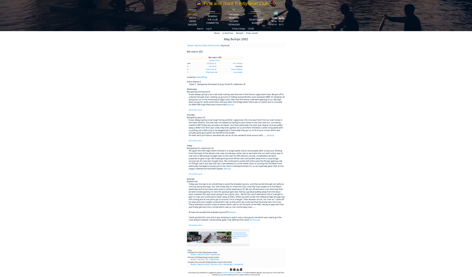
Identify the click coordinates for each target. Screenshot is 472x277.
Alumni (234, 21)
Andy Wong (201, 77)
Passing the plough (239, 233)
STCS (256, 16)
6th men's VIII (213, 45)
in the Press (227, 33)
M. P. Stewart (237, 63)
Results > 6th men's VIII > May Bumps (205, 259)
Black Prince (215, 60)
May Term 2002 (201, 45)
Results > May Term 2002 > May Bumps (205, 254)
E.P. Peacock (255, 220)
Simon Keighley (236, 69)
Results (192, 14)
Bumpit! (239, 33)
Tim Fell (211, 66)
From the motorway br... (241, 235)
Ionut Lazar (210, 69)
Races (192, 17)
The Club (212, 19)
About (217, 33)
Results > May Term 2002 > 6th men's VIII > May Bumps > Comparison (217, 264)
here (242, 273)
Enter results (252, 33)
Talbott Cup (256, 19)
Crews (192, 21)
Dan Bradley (238, 72)
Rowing (212, 16)
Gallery (192, 24)
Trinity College (238, 28)
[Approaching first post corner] (224, 242)
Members (234, 17)
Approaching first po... (240, 236)
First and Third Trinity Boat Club (236, 3)
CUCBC (251, 28)
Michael (230, 105)
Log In (209, 28)
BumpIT (256, 22)
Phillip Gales (210, 72)
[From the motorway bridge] (209, 242)
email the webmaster (229, 273)
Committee (212, 22)
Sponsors (234, 24)
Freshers (234, 14)
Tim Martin (210, 63)
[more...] (234, 238)
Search (200, 28)
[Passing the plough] (194, 242)
